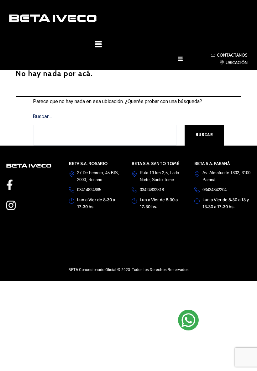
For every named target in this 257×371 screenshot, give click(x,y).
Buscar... (42, 116)
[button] (98, 45)
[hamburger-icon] (180, 60)
